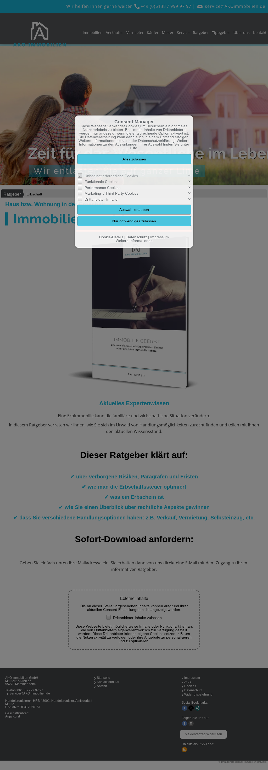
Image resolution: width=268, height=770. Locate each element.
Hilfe (133, 148)
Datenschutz (136, 237)
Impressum (159, 237)
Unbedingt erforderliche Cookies (111, 176)
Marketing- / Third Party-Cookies (111, 193)
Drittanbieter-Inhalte (101, 199)
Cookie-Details (111, 237)
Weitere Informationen (134, 241)
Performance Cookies (102, 188)
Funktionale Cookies (101, 182)
